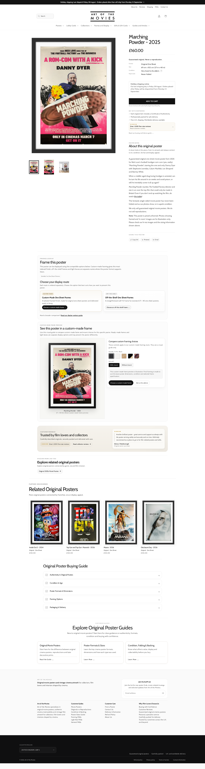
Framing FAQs (76, 717)
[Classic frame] (137, 356)
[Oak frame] (124, 356)
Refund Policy (110, 715)
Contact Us (164, 7)
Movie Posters (76, 707)
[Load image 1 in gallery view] (34, 167)
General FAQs (76, 722)
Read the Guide (45, 659)
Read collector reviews (81, 444)
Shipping (150, 7)
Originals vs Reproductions (81, 709)
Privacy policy (151, 760)
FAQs (156, 7)
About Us (134, 7)
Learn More (88, 659)
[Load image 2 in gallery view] (49, 167)
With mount (114, 365)
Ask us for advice (142, 383)
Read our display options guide (72, 315)
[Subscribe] (162, 693)
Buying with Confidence (148, 707)
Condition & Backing (78, 712)
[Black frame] (111, 356)
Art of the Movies (30, 760)
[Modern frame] (130, 356)
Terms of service (164, 760)
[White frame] (117, 356)
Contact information (179, 760)
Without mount (127, 365)
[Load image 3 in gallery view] (64, 167)
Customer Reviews (146, 709)
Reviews (142, 7)
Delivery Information (113, 712)
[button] (45, 16)
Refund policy (138, 760)
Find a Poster (110, 707)
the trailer (138, 196)
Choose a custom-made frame (120, 383)
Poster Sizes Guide (78, 715)
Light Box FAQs (76, 720)
